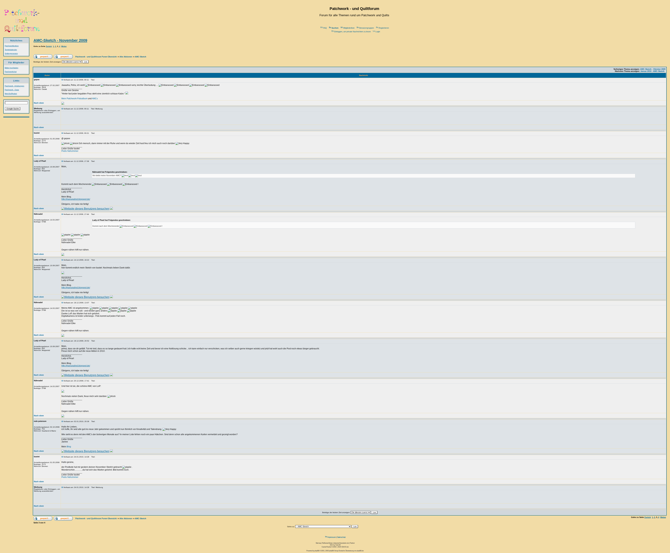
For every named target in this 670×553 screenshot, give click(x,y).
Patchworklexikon (12, 46)
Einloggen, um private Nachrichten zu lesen (352, 32)
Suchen (335, 28)
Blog (69, 446)
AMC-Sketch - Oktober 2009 (652, 69)
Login (377, 32)
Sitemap (318, 543)
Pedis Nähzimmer (69, 151)
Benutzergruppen (366, 28)
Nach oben (39, 103)
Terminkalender (11, 50)
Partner (352, 543)
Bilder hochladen (11, 68)
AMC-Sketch (140, 57)
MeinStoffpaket (11, 94)
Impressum (332, 537)
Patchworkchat (11, 72)
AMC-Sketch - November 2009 (60, 40)
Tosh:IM (337, 545)
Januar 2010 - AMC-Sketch (652, 71)
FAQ (325, 28)
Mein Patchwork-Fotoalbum (74, 98)
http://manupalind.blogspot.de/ (75, 199)
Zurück (49, 46)
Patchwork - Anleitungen (14, 86)
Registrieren (384, 28)
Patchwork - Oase (12, 90)
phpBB (317, 551)
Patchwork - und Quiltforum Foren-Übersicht (96, 57)
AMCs (95, 98)
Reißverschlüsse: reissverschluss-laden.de (335, 543)
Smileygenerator (11, 53)
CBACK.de (345, 547)
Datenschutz (341, 537)
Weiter (64, 46)
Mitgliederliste (349, 28)
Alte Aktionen (126, 57)
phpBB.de (360, 551)
